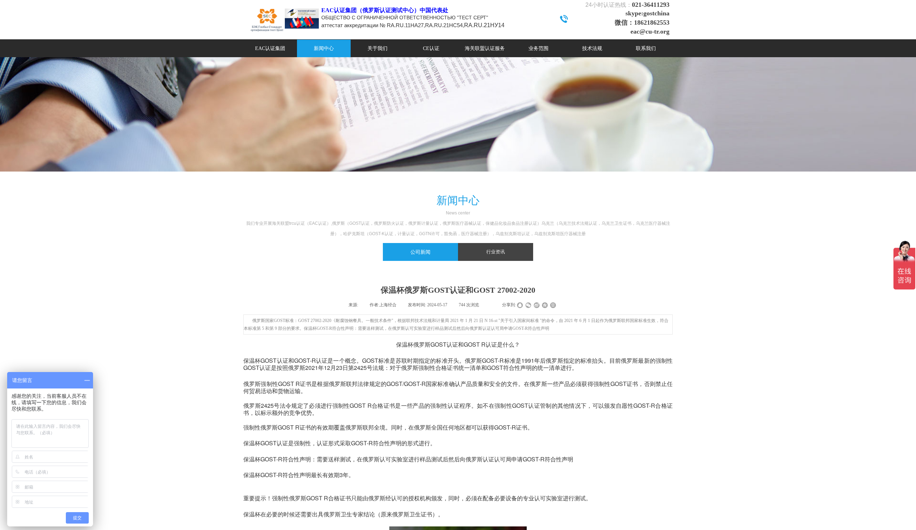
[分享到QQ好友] (520, 305)
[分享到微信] (528, 305)
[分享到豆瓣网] (553, 305)
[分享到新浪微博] (536, 305)
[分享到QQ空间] (545, 305)
